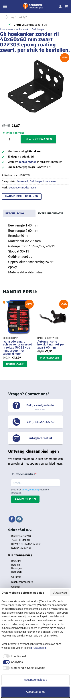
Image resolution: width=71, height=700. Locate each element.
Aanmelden (25, 499)
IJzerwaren (6, 29)
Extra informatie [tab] (50, 213)
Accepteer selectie (35, 679)
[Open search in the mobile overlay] (35, 17)
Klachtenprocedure (22, 581)
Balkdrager (38, 29)
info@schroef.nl (40, 438)
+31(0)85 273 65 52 (40, 421)
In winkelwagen (38, 139)
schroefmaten (28, 162)
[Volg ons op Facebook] (12, 519)
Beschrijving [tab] (14, 213)
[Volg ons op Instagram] (19, 519)
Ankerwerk (22, 29)
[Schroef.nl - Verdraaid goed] (33, 6)
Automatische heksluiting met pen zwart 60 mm (51, 344)
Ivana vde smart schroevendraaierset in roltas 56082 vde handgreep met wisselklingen (17, 347)
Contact (15, 586)
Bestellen (16, 561)
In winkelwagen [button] (14, 364)
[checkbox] (13, 656)
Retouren (16, 571)
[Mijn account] (60, 6)
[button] (5, 6)
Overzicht (61, 592)
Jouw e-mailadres (23, 474)
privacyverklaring (31, 489)
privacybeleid (38, 647)
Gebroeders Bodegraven (22, 187)
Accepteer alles (35, 691)
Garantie (16, 576)
